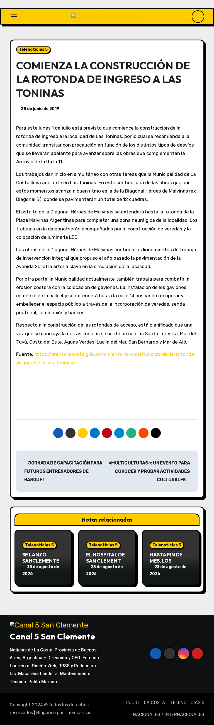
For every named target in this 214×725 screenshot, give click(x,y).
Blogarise (46, 712)
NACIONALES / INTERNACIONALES (168, 714)
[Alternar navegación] (14, 16)
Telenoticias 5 (33, 49)
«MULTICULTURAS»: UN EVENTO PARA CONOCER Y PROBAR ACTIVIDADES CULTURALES (149, 471)
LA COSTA (154, 702)
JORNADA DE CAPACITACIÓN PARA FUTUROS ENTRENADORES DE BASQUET (63, 471)
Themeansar (78, 712)
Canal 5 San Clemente (52, 636)
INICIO (132, 702)
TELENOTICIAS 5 (187, 702)
